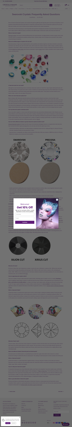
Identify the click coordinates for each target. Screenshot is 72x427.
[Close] (19, 417)
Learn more (17, 420)
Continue (24, 222)
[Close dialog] (57, 200)
